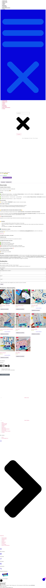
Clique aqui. (2, 233)
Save (1, 290)
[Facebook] (1, 366)
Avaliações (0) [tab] (8, 182)
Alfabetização (4, 100)
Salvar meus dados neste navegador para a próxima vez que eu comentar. (13, 282)
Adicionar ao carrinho (7, 177)
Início (23, 138)
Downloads (2, 556)
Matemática (4, 5)
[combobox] (23, 113)
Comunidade (4, 6)
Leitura (3, 4)
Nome (1, 275)
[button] (23, 55)
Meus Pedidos (2, 551)
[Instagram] (3, 366)
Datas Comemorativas (6, 7)
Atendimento (2, 566)
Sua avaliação (2, 267)
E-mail (1, 279)
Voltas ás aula (4, 2)
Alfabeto (3, 3)
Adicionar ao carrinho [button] (4, 309)
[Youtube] (6, 366)
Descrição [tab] (3, 182)
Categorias (2, 535)
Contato (3, 108)
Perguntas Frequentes (3, 571)
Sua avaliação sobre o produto (5, 270)
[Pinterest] (8, 366)
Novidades (2, 561)
